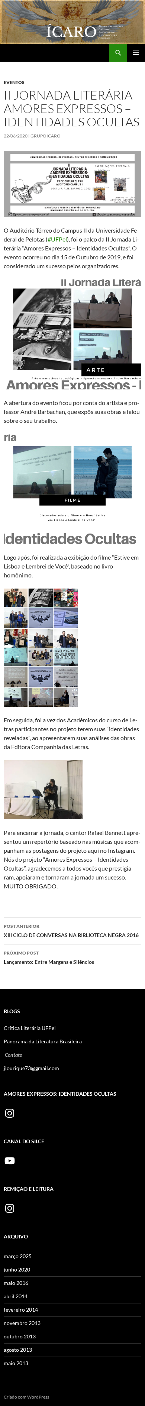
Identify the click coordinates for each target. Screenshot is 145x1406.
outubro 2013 (20, 1336)
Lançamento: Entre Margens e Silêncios (49, 957)
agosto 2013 (18, 1350)
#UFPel (57, 239)
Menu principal (136, 53)
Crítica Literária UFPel (30, 1028)
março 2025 (18, 1256)
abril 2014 (16, 1296)
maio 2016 (16, 1283)
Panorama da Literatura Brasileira (43, 1041)
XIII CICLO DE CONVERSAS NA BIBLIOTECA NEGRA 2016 (71, 930)
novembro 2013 (22, 1323)
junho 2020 (17, 1269)
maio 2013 (16, 1363)
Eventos (14, 82)
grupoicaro (45, 136)
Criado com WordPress (26, 1397)
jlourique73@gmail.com (31, 1068)
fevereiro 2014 (21, 1309)
